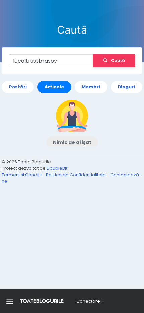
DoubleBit (57, 168)
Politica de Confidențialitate (76, 175)
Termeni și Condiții (22, 175)
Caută (118, 60)
